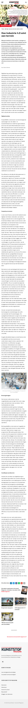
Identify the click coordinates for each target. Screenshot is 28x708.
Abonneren (3, 685)
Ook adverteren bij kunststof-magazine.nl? (17, 636)
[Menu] (2, 2)
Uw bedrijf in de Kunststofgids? (8, 674)
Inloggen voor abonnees (6, 694)
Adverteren (4, 687)
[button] (11, 583)
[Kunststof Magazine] (14, 2)
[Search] (26, 2)
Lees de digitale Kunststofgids (8, 672)
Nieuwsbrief (4, 691)
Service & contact (5, 689)
